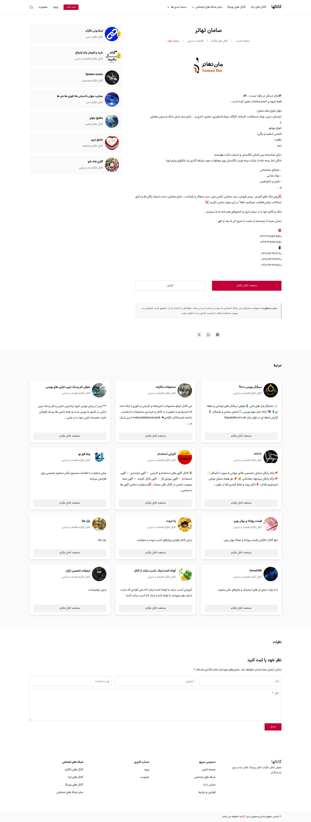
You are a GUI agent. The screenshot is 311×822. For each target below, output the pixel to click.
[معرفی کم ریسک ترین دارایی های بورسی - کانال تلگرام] (99, 390)
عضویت (43, 7)
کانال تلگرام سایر (94, 37)
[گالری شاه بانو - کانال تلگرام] (112, 165)
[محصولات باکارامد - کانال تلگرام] (185, 390)
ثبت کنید (71, 7)
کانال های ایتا (258, 7)
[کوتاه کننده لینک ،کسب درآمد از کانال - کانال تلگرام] (185, 574)
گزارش (170, 286)
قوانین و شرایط (207, 792)
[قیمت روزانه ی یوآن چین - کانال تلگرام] (270, 524)
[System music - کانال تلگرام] (112, 78)
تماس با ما (209, 785)
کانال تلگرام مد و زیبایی (91, 168)
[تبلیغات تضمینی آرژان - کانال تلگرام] (99, 574)
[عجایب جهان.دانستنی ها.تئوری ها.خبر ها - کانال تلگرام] (112, 99)
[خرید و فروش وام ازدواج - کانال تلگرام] (112, 56)
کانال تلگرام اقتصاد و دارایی (89, 59)
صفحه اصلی (208, 770)
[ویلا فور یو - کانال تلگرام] (99, 457)
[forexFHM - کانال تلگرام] (270, 574)
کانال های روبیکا (236, 7)
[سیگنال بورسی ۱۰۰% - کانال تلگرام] (270, 390)
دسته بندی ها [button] (178, 7)
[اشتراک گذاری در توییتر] (199, 334)
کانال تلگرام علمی (94, 124)
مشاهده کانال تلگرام (247, 286)
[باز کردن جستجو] (31, 7)
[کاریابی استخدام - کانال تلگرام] (185, 457)
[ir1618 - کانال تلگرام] (270, 457)
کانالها (276, 762)
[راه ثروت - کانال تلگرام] (185, 524)
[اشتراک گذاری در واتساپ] (208, 334)
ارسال (273, 727)
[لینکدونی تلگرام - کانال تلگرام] (112, 34)
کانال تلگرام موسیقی (92, 81)
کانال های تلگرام (74, 770)
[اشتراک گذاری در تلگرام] (217, 334)
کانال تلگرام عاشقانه (93, 146)
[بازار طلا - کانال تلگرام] (99, 524)
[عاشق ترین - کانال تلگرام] (112, 143)
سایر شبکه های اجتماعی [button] (208, 7)
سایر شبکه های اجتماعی (70, 792)
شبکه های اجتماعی (204, 777)
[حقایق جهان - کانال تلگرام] (112, 121)
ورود (55, 7)
